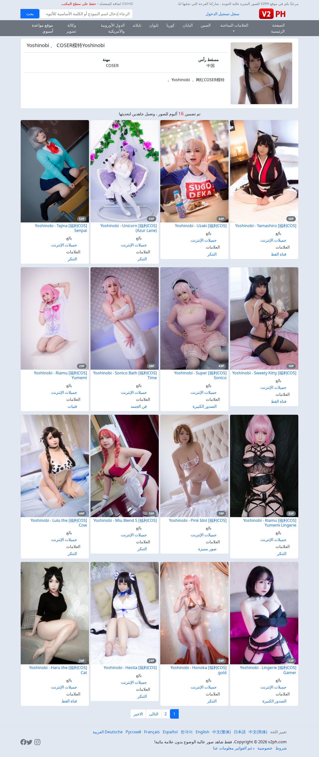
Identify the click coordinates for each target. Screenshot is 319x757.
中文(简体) (258, 732)
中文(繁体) (221, 732)
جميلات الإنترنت (273, 240)
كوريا (170, 25)
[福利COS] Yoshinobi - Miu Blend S (125, 520)
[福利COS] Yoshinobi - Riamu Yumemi (60, 375)
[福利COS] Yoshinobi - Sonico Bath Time (125, 375)
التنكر (212, 254)
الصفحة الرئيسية (278, 28)
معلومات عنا (223, 748)
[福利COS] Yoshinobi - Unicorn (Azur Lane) (128, 228)
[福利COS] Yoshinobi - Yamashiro (265, 225)
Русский (133, 732)
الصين (206, 25)
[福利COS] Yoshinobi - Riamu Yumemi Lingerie (269, 523)
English (202, 732)
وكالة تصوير (71, 28)
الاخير (138, 714)
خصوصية (264, 748)
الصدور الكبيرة (205, 406)
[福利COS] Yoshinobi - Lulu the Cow (59, 523)
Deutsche (114, 732)
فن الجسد (139, 406)
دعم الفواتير (244, 748)
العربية (98, 732)
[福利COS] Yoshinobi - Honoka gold (198, 670)
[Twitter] (29, 742)
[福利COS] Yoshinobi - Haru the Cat (58, 670)
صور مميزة (207, 548)
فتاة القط (278, 254)
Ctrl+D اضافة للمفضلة (116, 3)
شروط (281, 748)
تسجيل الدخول (218, 13)
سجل (235, 13)
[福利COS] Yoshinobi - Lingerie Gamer (268, 670)
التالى (153, 714)
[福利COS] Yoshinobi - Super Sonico (200, 375)
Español (170, 732)
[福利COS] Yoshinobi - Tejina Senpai (61, 228)
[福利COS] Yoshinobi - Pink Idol (198, 520)
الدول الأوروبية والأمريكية (113, 28)
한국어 (187, 732)
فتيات (72, 406)
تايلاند (137, 25)
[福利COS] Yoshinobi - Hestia (130, 667)
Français (152, 732)
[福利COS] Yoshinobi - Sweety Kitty (264, 373)
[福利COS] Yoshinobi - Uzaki (201, 225)
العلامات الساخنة (234, 25)
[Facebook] (23, 742)
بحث (30, 13)
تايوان (154, 25)
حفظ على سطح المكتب (78, 3)
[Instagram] (37, 742)
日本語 (240, 732)
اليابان (188, 25)
